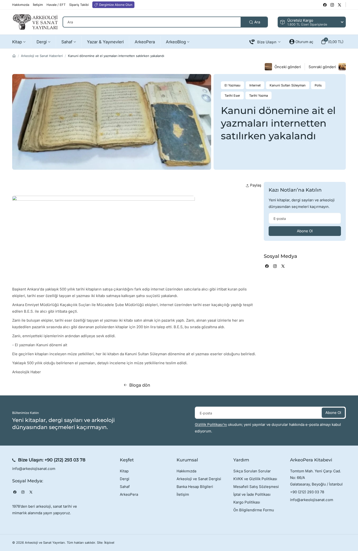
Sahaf (125, 486)
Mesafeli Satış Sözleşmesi (256, 486)
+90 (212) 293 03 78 (65, 460)
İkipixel (109, 542)
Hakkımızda (186, 471)
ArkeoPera (129, 494)
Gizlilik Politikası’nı (211, 424)
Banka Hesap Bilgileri (195, 486)
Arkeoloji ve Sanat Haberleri (42, 56)
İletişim (183, 494)
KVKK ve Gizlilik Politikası (255, 478)
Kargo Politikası (246, 502)
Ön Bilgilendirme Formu (253, 510)
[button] (332, 41)
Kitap (124, 471)
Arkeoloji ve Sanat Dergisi (199, 478)
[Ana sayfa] (14, 56)
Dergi (124, 478)
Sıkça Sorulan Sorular (252, 471)
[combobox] (165, 22)
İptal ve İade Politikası (252, 494)
